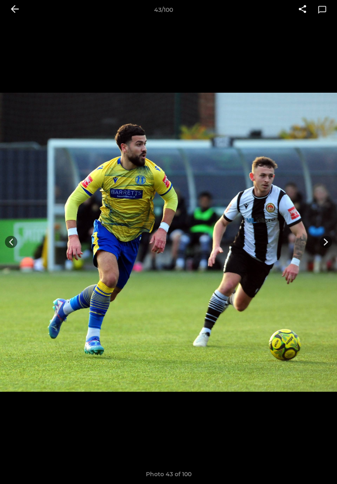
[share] (302, 10)
